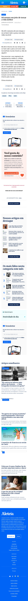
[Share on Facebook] (14, 42)
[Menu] (4, 2)
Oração (22, 6)
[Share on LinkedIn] (17, 42)
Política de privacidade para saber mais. (14, 129)
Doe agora (13, 6)
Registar (5, 6)
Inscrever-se (7, 132)
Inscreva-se (14, 560)
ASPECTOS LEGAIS (14, 588)
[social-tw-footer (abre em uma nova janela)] (15, 576)
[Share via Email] (22, 42)
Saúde (15, 96)
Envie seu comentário (14, 203)
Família (10, 11)
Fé (3, 452)
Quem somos (14, 586)
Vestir (14, 562)
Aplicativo (14, 558)
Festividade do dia (11, 317)
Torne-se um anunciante (14, 591)
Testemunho (5, 368)
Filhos (10, 96)
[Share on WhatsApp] (24, 42)
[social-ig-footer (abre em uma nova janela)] (18, 576)
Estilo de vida (4, 11)
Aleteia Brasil (17, 22)
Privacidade (14, 596)
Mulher (4, 428)
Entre (20, 198)
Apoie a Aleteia (14, 583)
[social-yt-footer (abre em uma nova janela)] (10, 576)
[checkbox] (3, 128)
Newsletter (14, 556)
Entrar (18, 536)
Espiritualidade (14, 548)
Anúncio (14, 564)
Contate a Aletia (14, 593)
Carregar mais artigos (14, 256)
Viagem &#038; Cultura (14, 550)
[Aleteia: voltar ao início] (14, 2)
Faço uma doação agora (10, 173)
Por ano (14, 571)
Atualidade (14, 544)
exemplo (4, 96)
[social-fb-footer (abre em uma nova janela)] (12, 576)
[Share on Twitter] (19, 42)
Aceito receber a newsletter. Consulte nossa (14, 129)
